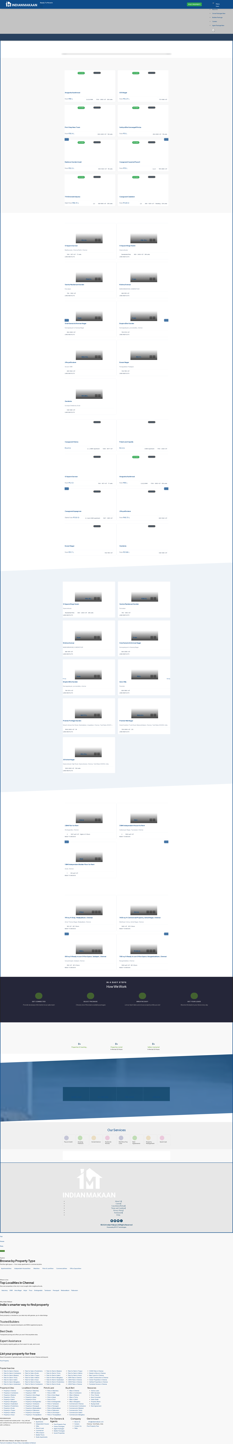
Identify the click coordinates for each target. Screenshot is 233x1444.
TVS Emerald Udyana (72, 197)
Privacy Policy (17, 1443)
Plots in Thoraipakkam (54, 1415)
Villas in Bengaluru (74, 1401)
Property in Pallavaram (32, 1410)
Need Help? (156, 1097)
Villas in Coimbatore (75, 1393)
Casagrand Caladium (127, 197)
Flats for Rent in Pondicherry (55, 1382)
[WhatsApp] (4, 1428)
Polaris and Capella (126, 442)
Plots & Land (40, 1428)
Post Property (194, 4)
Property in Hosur (9, 1415)
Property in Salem (9, 1399)
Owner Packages (59, 1426)
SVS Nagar (123, 93)
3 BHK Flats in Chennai (75, 1382)
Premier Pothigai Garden (72, 721)
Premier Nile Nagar (126, 721)
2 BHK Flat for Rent (71, 825)
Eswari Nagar (124, 362)
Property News (95, 1401)
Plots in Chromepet (53, 1412)
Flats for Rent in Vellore (75, 1373)
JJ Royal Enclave (70, 362)
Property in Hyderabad (11, 1404)
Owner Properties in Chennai (98, 1380)
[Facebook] (111, 1220)
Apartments (39, 1422)
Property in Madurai (10, 1395)
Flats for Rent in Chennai (32, 1382)
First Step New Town (72, 127)
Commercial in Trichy (75, 1410)
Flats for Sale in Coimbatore (12, 1373)
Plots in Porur (51, 1399)
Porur (30, 1290)
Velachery (4, 1290)
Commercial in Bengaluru (77, 1415)
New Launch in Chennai (96, 1375)
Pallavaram (74, 1290)
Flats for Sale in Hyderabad (12, 1384)
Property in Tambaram (32, 1404)
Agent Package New (218, 25)
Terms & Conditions (6, 1443)
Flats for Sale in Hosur (32, 1380)
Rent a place (129, 1097)
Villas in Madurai (74, 1395)
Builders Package (217, 17)
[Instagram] (6, 1428)
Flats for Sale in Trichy (10, 1377)
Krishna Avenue (125, 285)
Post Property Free (60, 1424)
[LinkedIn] (2, 1428)
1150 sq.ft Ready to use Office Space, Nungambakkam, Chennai (142, 956)
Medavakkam (65, 1290)
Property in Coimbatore (11, 1393)
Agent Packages (59, 1429)
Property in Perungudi (32, 1406)
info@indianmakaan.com (95, 1422)
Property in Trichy (9, 1397)
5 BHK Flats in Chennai (96, 1371)
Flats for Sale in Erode (32, 1373)
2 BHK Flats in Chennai (75, 1380)
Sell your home (103, 1097)
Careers (214, 21)
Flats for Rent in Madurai (54, 1371)
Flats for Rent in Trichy (53, 1373)
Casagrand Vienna (71, 442)
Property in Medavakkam (33, 1408)
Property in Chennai (10, 1391)
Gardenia (68, 401)
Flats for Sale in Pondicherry (34, 1371)
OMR (11, 1290)
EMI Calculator (95, 1393)
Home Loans (95, 1391)
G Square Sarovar (71, 246)
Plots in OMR (51, 1393)
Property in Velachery (32, 1391)
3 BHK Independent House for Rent (132, 825)
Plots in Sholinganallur (54, 1401)
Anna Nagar (18, 1290)
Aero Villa (122, 682)
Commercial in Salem (75, 1412)
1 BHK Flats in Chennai (75, 1377)
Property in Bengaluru (10, 1401)
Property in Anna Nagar (32, 1395)
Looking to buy (76, 1097)
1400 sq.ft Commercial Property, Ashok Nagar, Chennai (139, 918)
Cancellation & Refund (29, 1443)
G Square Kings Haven (127, 246)
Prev (66, 139)
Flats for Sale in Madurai (11, 1375)
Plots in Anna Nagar (53, 1395)
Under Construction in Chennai (98, 1377)
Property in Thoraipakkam (33, 1415)
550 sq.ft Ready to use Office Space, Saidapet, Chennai (85, 956)
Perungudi (55, 1290)
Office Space (40, 1433)
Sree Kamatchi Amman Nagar (75, 323)
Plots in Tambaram (53, 1404)
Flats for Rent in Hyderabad (55, 1380)
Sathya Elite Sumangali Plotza (130, 127)
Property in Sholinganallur (33, 1401)
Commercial (39, 1430)
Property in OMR (30, 1393)
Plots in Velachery (52, 1391)
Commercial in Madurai (76, 1408)
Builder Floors (40, 1435)
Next (166, 139)
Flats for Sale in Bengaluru (12, 1382)
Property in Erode (9, 1408)
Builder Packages (59, 1431)
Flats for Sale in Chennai (11, 1371)
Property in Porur (30, 1399)
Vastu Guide (94, 1399)
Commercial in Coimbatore (77, 1406)
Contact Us (77, 1426)
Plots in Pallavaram (53, 1410)
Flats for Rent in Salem (53, 1375)
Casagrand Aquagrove (73, 511)
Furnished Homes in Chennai (98, 1384)
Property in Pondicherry (11, 1406)
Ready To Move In (46, 3)
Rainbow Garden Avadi (73, 162)
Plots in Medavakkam (54, 1408)
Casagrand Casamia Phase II (129, 162)
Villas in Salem (73, 1399)
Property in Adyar (30, 1397)
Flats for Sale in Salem (10, 1380)
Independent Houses (42, 1424)
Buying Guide (95, 1404)
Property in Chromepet (32, 1412)
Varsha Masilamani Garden (74, 285)
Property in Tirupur (9, 1410)
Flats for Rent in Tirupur (75, 1371)
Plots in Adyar (51, 1397)
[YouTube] (3, 1428)
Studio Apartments (41, 1437)
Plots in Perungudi (53, 1406)
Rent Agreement (96, 1406)
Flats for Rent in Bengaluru (54, 1377)
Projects (97, 72)
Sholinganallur (38, 1290)
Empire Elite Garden (126, 323)
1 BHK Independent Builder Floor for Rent (79, 864)
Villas (37, 1426)
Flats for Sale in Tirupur (32, 1375)
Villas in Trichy (73, 1397)
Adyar (25, 1290)
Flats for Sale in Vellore (32, 1377)
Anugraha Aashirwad (72, 93)
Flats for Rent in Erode (53, 1384)
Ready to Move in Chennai (97, 1373)
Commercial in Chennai (76, 1404)
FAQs (76, 1428)
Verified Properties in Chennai (98, 1382)
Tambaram (47, 1290)
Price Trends (95, 1395)
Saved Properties (59, 1433)
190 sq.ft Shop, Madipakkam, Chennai (79, 918)
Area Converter (96, 1397)
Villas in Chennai (74, 1391)
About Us (215, 9)
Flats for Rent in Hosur (75, 1375)
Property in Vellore (9, 1412)
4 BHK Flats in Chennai (75, 1384)
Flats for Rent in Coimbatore (34, 1384)
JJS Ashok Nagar (69, 760)
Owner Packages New (218, 13)
